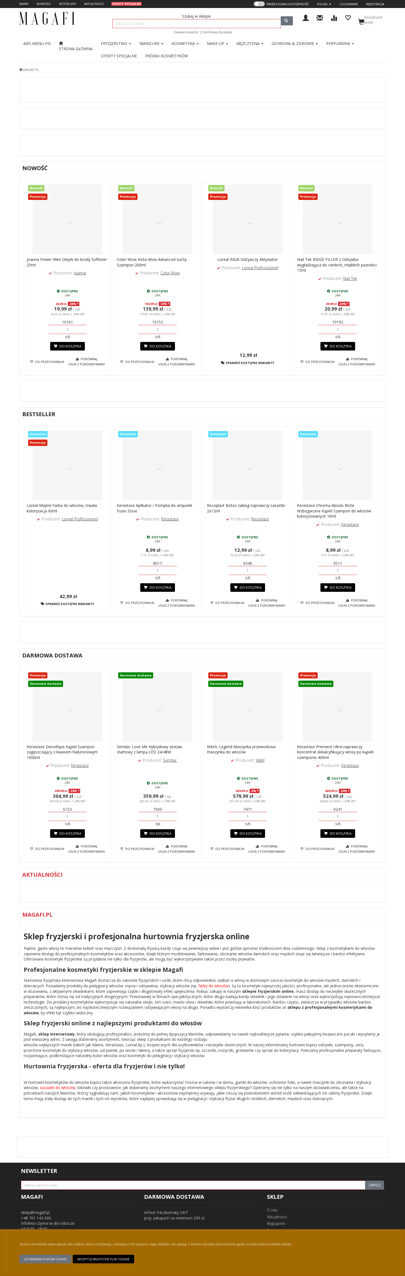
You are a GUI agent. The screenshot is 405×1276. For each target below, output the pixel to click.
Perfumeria (338, 43)
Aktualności (277, 1216)
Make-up (216, 43)
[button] (324, 4)
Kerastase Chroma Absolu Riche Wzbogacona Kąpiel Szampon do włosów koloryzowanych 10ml (334, 511)
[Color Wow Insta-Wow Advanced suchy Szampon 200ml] (157, 219)
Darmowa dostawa (217, 32)
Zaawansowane (186, 32)
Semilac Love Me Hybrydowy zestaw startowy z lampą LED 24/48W (149, 749)
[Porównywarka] (334, 17)
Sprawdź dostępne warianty (249, 363)
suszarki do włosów (57, 1087)
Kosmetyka (184, 43)
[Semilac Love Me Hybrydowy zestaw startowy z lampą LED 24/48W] (157, 707)
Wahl (260, 760)
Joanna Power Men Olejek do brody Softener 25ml (67, 262)
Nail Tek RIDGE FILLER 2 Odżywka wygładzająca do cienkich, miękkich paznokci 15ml (337, 265)
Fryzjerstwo (114, 43)
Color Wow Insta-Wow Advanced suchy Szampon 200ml (152, 262)
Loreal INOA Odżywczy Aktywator (247, 259)
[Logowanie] (305, 17)
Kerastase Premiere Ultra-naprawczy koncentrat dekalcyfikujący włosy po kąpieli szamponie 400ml (335, 752)
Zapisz (374, 1185)
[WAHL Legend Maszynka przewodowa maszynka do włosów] (247, 707)
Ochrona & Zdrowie (293, 43)
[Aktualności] (319, 17)
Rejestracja (375, 4)
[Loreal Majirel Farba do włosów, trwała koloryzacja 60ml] (67, 465)
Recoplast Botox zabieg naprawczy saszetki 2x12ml (246, 508)
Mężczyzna (248, 43)
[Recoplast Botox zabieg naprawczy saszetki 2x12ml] (247, 465)
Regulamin (276, 1223)
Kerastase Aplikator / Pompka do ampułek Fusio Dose (154, 508)
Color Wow (170, 272)
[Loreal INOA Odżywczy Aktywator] (247, 219)
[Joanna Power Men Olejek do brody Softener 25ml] (67, 219)
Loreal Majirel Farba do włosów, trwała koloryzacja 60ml (62, 508)
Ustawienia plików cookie (45, 1259)
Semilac (170, 760)
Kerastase (170, 518)
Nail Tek (350, 278)
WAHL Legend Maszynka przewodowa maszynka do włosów (241, 749)
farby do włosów (213, 985)
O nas (272, 1210)
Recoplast (260, 518)
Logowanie (348, 4)
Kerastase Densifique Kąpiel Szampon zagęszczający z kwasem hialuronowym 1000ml (62, 752)
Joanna (80, 272)
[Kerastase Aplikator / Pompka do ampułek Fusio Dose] (157, 465)
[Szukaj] (287, 20)
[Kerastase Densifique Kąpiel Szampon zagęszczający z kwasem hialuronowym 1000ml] (67, 707)
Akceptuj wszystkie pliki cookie (103, 1259)
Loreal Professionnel (260, 267)
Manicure (150, 43)
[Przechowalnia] (348, 17)
